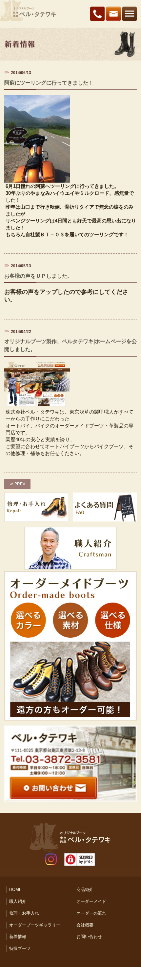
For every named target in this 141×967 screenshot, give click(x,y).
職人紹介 (17, 901)
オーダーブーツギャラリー (34, 925)
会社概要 (84, 925)
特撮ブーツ (19, 948)
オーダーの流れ (91, 913)
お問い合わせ (89, 936)
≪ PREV (17, 484)
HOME (15, 889)
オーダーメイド (91, 901)
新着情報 (17, 936)
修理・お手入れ (24, 913)
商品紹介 (84, 889)
